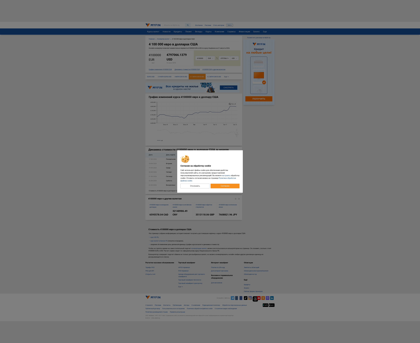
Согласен (225, 186)
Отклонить (195, 186)
